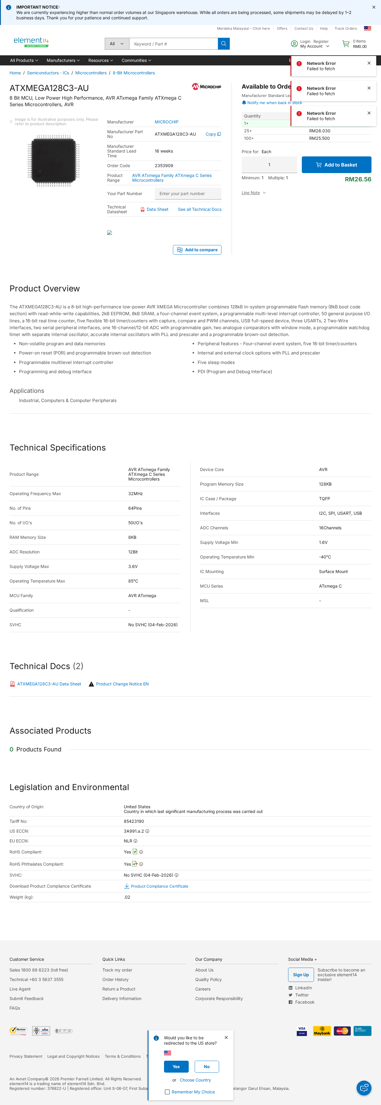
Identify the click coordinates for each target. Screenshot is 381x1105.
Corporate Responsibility (219, 998)
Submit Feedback (27, 998)
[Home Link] (32, 43)
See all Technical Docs (199, 209)
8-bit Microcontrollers (134, 72)
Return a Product (118, 988)
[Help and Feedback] (364, 1088)
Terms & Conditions (123, 1056)
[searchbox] (173, 44)
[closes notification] (374, 7)
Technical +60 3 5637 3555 (36, 979)
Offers (282, 28)
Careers (202, 988)
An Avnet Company (27, 1078)
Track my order (117, 969)
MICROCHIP (167, 122)
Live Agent (20, 988)
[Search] (224, 44)
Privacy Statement (26, 1056)
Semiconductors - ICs (48, 72)
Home (15, 72)
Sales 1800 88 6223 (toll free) (39, 969)
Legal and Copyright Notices (73, 1056)
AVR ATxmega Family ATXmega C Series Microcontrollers (172, 178)
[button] (23, 60)
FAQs (15, 1007)
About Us (204, 969)
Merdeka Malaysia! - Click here (243, 28)
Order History (115, 979)
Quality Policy (208, 979)
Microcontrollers (91, 72)
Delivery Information (121, 998)
